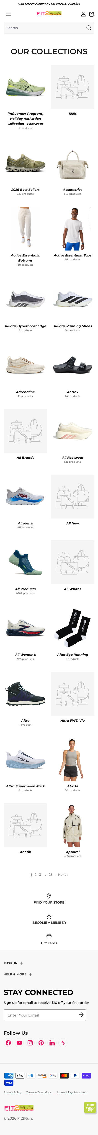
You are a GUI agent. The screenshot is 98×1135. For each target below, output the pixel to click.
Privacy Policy (12, 1092)
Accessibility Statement (72, 1092)
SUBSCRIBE (81, 1015)
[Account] (83, 14)
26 (51, 875)
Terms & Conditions (39, 1092)
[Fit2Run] (49, 14)
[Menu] (9, 14)
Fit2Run (24, 1118)
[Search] (19, 14)
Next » (63, 875)
